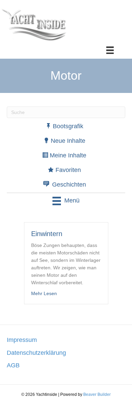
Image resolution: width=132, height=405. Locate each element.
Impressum (22, 339)
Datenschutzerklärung (36, 352)
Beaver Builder (97, 394)
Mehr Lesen (44, 293)
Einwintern (46, 233)
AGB (13, 365)
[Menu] (110, 50)
